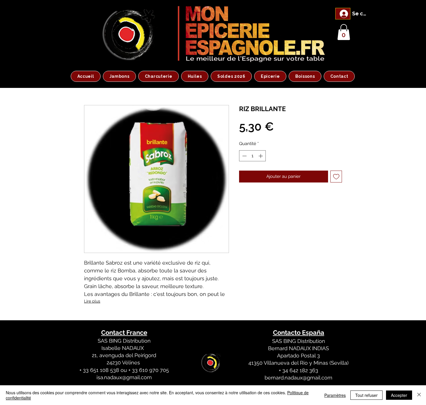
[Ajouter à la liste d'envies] (336, 176)
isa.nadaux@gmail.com (124, 377)
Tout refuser (366, 395)
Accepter (399, 395)
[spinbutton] (252, 156)
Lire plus (92, 301)
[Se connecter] (343, 14)
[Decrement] (244, 156)
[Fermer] (419, 395)
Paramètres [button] (335, 395)
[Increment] (261, 156)
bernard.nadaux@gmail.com (298, 378)
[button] (343, 32)
